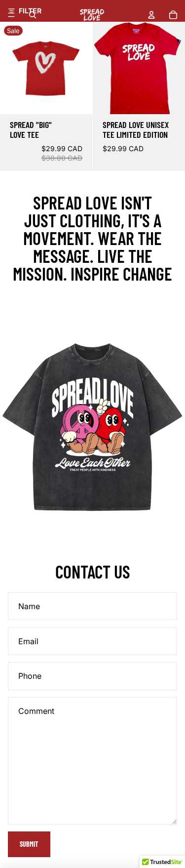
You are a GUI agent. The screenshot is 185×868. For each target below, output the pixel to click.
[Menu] (11, 14)
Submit (29, 844)
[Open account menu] (151, 15)
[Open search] (32, 15)
